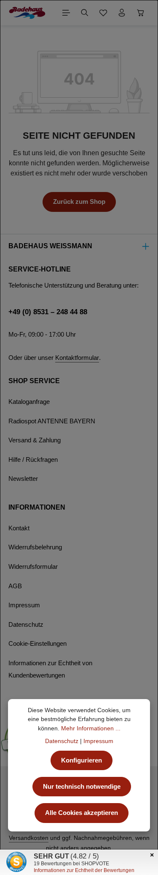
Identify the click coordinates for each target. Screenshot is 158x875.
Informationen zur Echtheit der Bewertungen (84, 870)
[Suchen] (84, 12)
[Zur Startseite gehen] (27, 12)
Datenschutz (25, 624)
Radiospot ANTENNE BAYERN (51, 421)
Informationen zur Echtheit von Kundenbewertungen (50, 669)
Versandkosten (28, 837)
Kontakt (18, 528)
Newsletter (23, 478)
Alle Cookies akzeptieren (81, 812)
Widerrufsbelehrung (35, 547)
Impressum (24, 605)
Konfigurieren (81, 760)
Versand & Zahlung (34, 440)
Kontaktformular (77, 357)
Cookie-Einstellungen (37, 643)
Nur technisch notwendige (82, 786)
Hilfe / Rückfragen (33, 459)
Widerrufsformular (33, 566)
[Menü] (66, 12)
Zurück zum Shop (79, 201)
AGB (15, 586)
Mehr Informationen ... (91, 728)
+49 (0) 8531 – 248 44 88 (47, 312)
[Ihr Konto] (121, 12)
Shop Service (34, 380)
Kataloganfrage (29, 401)
